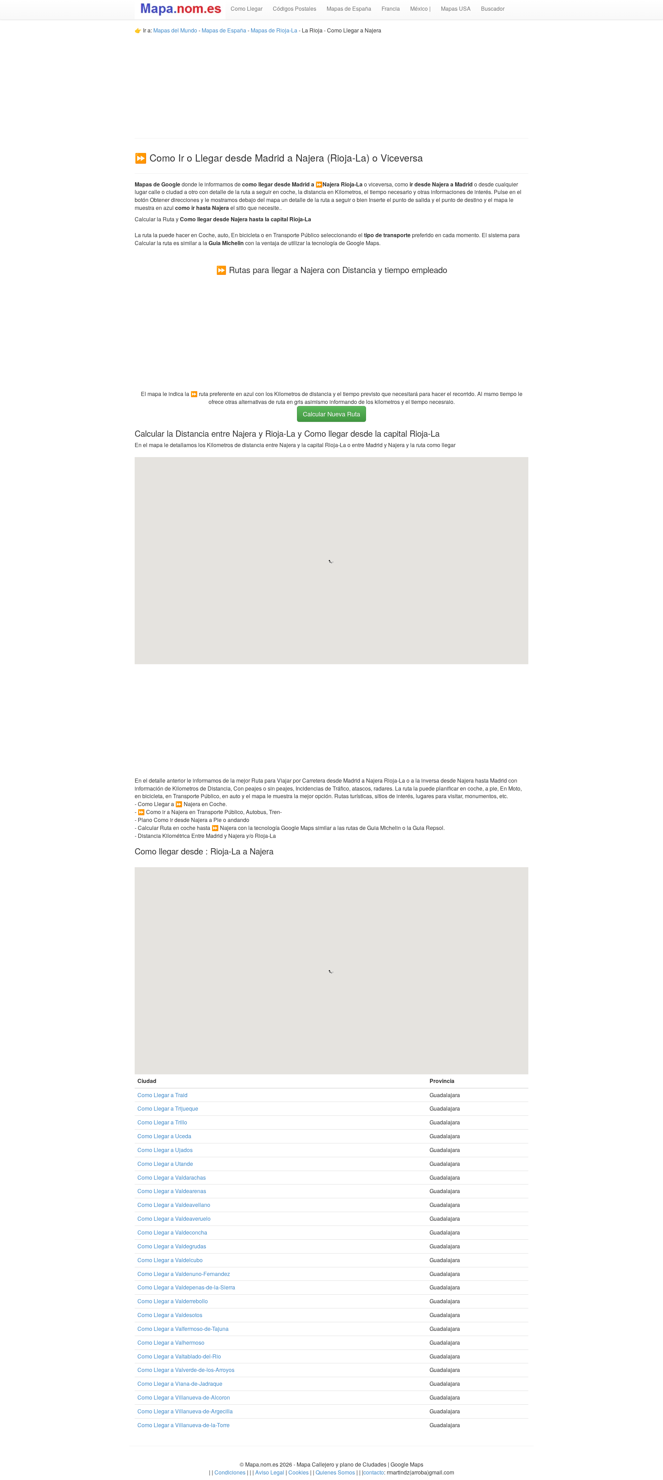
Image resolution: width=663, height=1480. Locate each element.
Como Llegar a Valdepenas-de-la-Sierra (186, 1287)
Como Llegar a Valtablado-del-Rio (179, 1356)
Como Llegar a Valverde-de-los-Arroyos (185, 1370)
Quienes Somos (335, 1472)
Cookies (299, 1472)
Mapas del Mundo (175, 30)
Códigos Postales (294, 8)
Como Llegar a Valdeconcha (172, 1232)
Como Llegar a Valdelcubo (170, 1260)
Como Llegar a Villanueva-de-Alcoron (183, 1397)
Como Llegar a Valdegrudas (171, 1246)
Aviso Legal (269, 1472)
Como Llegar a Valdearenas (171, 1191)
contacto (373, 1472)
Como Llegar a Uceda (164, 1136)
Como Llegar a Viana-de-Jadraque (179, 1383)
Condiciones (230, 1472)
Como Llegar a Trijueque (167, 1108)
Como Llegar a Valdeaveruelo (174, 1218)
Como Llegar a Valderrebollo (172, 1301)
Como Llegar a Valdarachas (171, 1177)
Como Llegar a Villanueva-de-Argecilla (185, 1411)
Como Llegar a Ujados (165, 1150)
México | (420, 8)
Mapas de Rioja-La (274, 30)
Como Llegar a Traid (162, 1095)
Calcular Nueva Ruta (331, 413)
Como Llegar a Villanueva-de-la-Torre (183, 1425)
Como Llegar (246, 8)
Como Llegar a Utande (165, 1164)
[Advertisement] (331, 83)
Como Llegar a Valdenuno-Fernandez (183, 1274)
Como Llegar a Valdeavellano (173, 1205)
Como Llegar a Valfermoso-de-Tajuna (183, 1329)
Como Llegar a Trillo (162, 1122)
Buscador (493, 8)
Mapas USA (456, 8)
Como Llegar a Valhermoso (170, 1342)
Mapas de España (349, 8)
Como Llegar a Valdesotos (169, 1315)
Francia (391, 8)
